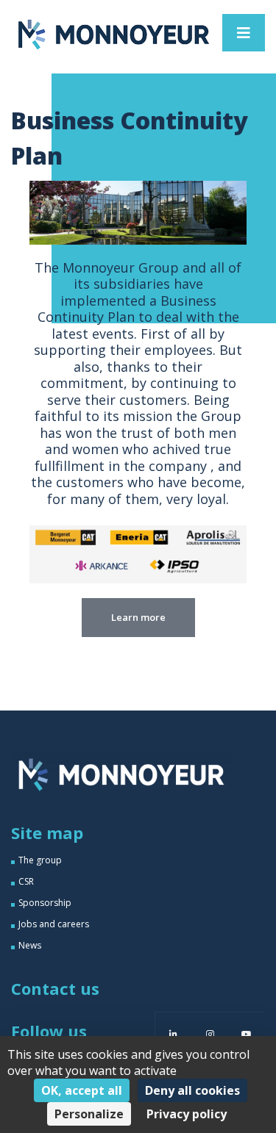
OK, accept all (81, 1090)
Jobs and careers (53, 924)
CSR (26, 881)
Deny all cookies (192, 1090)
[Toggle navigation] (243, 32)
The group (40, 860)
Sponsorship (44, 902)
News (29, 945)
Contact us (55, 988)
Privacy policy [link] (186, 1114)
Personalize (89, 1114)
